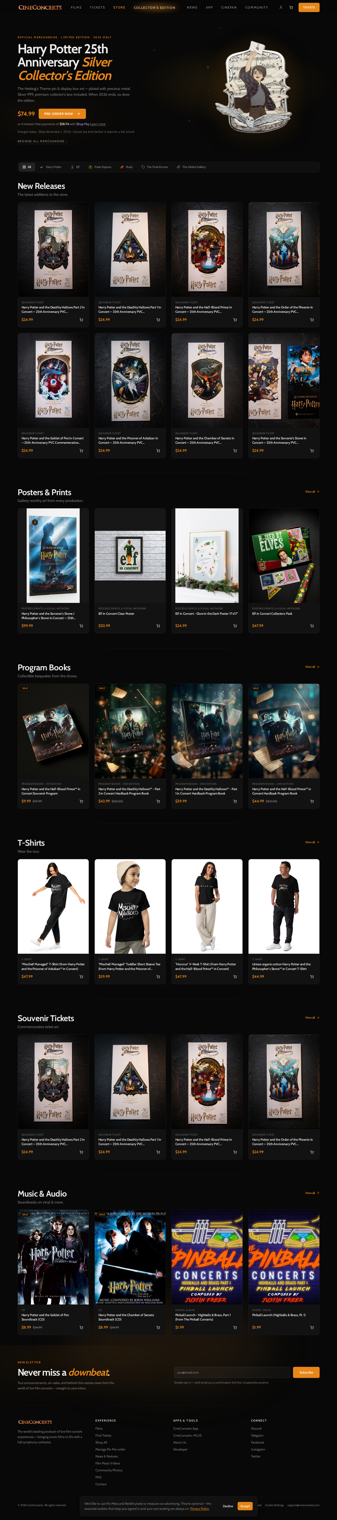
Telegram (257, 1435)
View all (310, 491)
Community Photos (109, 1470)
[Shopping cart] (291, 7)
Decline (228, 1506)
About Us (179, 1442)
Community (256, 7)
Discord (256, 1428)
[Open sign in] (281, 7)
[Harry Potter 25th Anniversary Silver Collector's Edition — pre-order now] (256, 89)
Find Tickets (103, 1435)
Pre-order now (58, 114)
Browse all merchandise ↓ (43, 141)
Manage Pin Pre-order (110, 1449)
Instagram (258, 1449)
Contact (101, 1484)
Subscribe (306, 1372)
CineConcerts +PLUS (187, 1435)
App (209, 7)
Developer (180, 1449)
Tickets (97, 7)
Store (119, 7)
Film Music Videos (107, 1463)
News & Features (106, 1456)
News (192, 7)
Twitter (255, 1456)
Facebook (257, 1442)
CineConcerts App (185, 1428)
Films (76, 7)
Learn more (98, 124)
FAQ (98, 1477)
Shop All (101, 1442)
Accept (245, 1506)
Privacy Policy (199, 1509)
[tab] (27, 167)
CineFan (229, 7)
